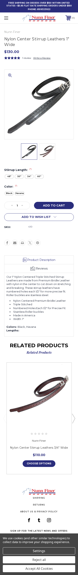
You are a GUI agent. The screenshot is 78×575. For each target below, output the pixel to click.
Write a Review (42, 57)
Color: (10, 186)
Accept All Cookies (39, 568)
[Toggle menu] (11, 17)
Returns (39, 505)
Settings (39, 551)
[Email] (15, 243)
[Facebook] (7, 243)
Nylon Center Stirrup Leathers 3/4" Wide (39, 447)
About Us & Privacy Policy (39, 511)
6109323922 (43, 9)
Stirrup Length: (18, 170)
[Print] (22, 243)
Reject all (39, 560)
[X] (30, 243)
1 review (26, 57)
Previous (5, 418)
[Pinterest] (38, 243)
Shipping (39, 498)
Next (73, 418)
